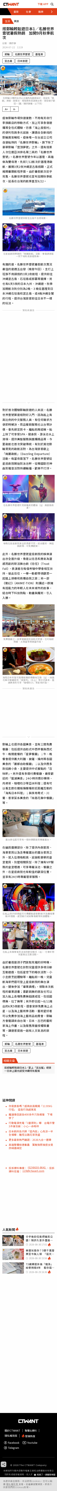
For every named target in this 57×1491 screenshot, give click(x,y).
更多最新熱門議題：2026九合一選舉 (30, 1140)
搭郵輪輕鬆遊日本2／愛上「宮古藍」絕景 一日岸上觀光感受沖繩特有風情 (27, 1069)
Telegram (13, 1447)
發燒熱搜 (29, 1435)
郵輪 (7, 54)
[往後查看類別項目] (50, 11)
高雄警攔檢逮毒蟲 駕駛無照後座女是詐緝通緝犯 (31, 1146)
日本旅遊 (22, 61)
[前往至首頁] (11, 4)
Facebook (13, 1442)
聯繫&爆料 (31, 1430)
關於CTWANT (12, 1430)
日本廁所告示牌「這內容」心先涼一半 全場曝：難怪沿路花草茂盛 (32, 1133)
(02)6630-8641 (37, 1167)
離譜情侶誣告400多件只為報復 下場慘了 (30, 1116)
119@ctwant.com (33, 1171)
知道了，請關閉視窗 (46, 1474)
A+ (6, 109)
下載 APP (43, 4)
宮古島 (8, 61)
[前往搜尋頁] (52, 4)
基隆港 (39, 54)
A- (14, 109)
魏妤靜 (12, 43)
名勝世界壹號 (22, 54)
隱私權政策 (12, 1484)
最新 (16, 11)
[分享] (3, 1464)
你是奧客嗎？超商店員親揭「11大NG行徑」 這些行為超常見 (30, 1107)
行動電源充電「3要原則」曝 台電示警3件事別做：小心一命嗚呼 (32, 1124)
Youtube (32, 1442)
